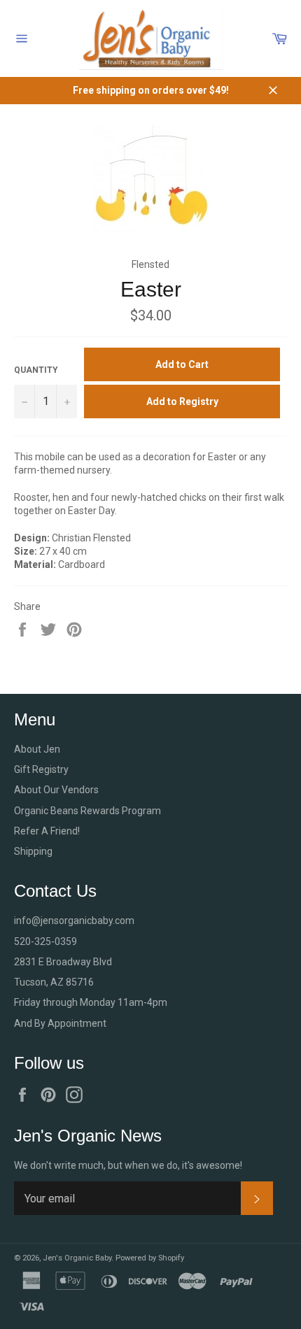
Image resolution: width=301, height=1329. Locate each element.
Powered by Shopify (149, 1258)
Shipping (33, 851)
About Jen (37, 749)
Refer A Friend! (47, 831)
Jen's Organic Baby (77, 1258)
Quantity (36, 370)
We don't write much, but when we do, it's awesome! (128, 1165)
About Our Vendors (56, 789)
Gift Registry (41, 769)
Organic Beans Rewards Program (87, 810)
